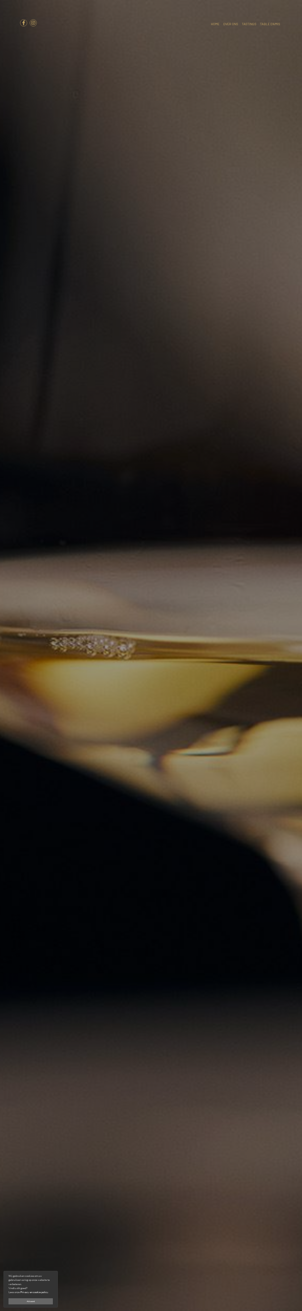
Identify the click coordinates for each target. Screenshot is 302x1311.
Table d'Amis (270, 24)
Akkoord (31, 1301)
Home (215, 24)
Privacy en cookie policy (34, 1292)
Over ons (230, 24)
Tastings (249, 24)
